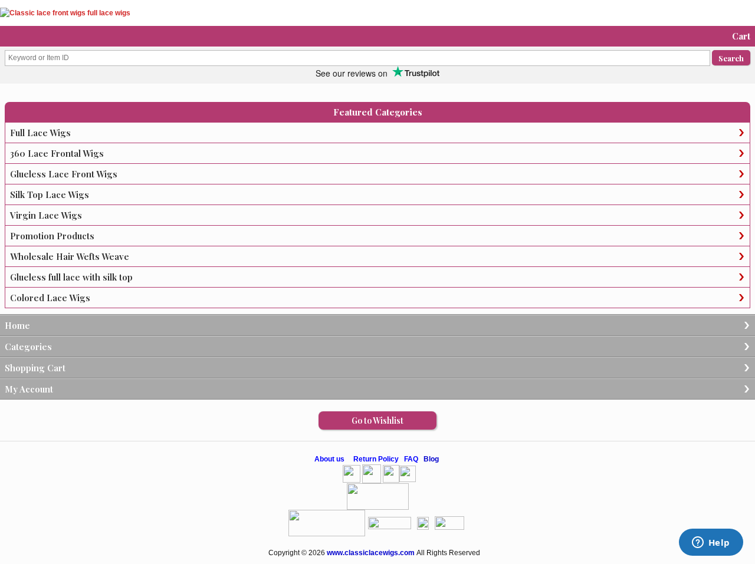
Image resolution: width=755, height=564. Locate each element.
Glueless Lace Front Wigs (63, 174)
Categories (28, 346)
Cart (741, 36)
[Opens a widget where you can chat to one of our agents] (710, 543)
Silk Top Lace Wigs (49, 194)
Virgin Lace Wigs (46, 215)
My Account (29, 389)
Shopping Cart (35, 368)
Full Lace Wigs (40, 132)
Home (17, 325)
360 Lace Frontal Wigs (57, 153)
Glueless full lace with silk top (71, 277)
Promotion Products (52, 236)
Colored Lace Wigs (50, 298)
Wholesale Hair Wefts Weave (69, 256)
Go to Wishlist (377, 420)
